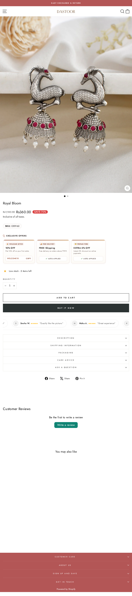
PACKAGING (66, 352)
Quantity (9, 279)
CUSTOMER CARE (65, 556)
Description (65, 338)
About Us (65, 565)
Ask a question (66, 367)
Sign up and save (65, 573)
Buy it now (66, 308)
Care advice (66, 360)
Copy (28, 258)
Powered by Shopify (66, 589)
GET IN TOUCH (65, 582)
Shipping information (66, 345)
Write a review (66, 425)
